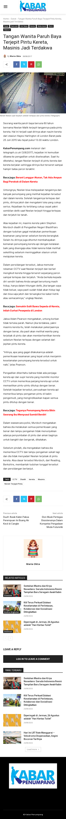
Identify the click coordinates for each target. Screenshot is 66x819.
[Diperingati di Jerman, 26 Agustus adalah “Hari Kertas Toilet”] (12, 627)
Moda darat (42, 26)
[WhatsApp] (38, 64)
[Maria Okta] (5, 56)
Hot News (24, 26)
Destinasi (8, 631)
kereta (32, 479)
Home (6, 18)
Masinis (41, 479)
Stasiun (7, 30)
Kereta (32, 26)
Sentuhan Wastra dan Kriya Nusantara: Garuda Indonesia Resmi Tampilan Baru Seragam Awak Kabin (43, 589)
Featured (14, 26)
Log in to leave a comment (33, 659)
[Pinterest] (31, 64)
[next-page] (10, 638)
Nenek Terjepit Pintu (13, 484)
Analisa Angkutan (11, 612)
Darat (13, 18)
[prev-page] (5, 638)
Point (51, 26)
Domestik (8, 595)
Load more (32, 749)
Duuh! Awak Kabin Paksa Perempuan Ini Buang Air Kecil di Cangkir (16, 520)
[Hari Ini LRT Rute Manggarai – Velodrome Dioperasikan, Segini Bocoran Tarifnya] (12, 737)
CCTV (14, 479)
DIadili (23, 479)
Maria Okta (15, 56)
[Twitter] (24, 64)
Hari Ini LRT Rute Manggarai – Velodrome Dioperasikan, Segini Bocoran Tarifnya (41, 735)
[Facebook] (16, 64)
